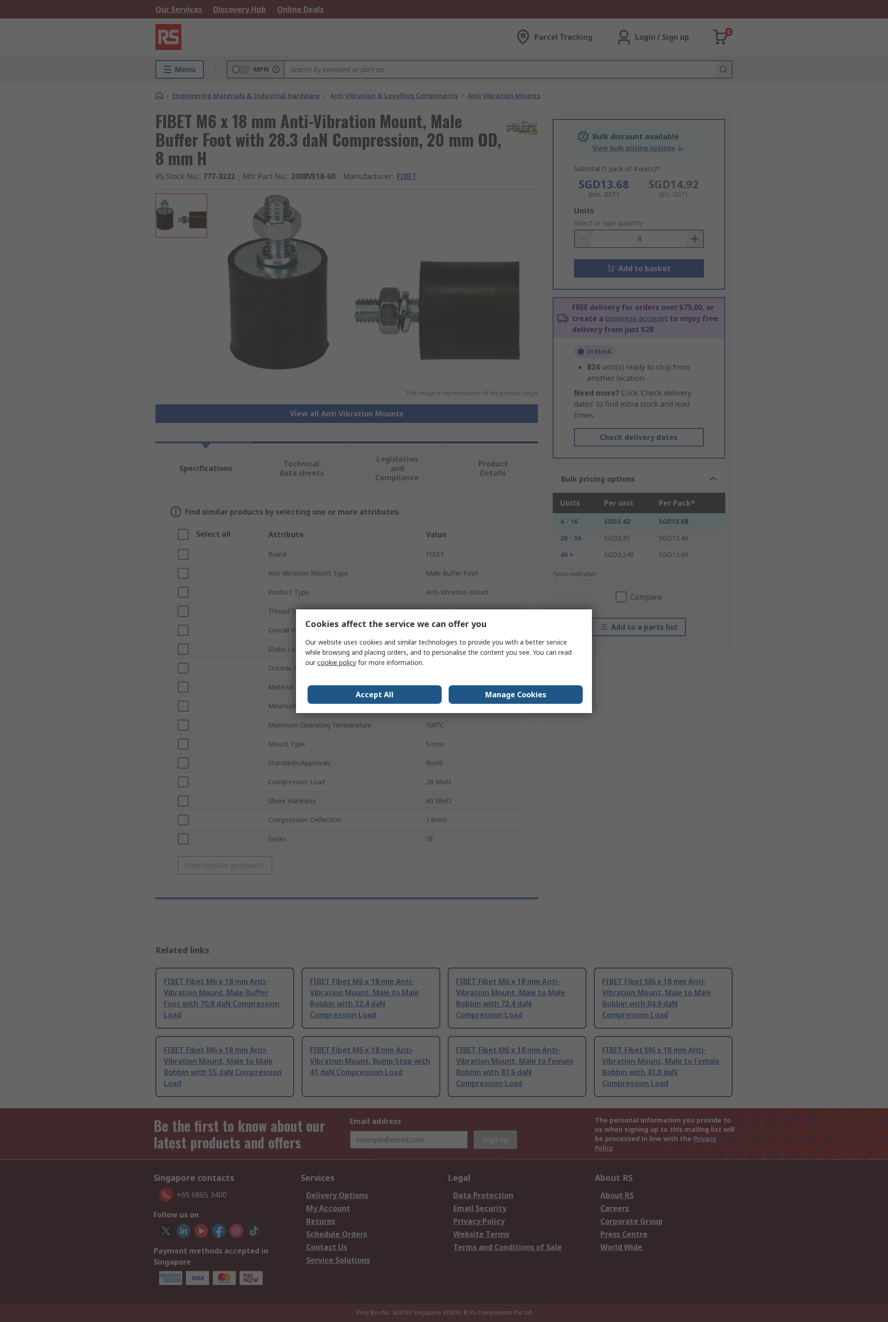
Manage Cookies (515, 694)
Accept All (375, 694)
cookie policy (336, 662)
